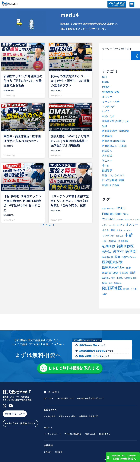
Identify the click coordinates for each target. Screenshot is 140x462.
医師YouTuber (129, 257)
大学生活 (107, 155)
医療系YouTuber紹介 (113, 140)
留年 (104, 283)
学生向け (107, 160)
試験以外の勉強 (110, 185)
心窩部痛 (128, 278)
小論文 (119, 277)
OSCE (121, 208)
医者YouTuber (110, 272)
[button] (131, 4)
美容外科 (118, 283)
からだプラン (129, 219)
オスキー (107, 96)
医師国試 (107, 135)
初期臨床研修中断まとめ (115, 121)
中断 (129, 235)
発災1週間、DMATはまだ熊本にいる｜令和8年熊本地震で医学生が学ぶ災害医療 (70, 141)
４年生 (133, 289)
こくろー (105, 225)
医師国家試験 (112, 262)
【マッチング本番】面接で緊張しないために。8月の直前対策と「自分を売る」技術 (70, 201)
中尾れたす (108, 116)
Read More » (9, 91)
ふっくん (113, 225)
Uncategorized (110, 91)
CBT (104, 76)
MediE (105, 81)
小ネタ (106, 165)
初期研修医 (125, 246)
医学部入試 (107, 257)
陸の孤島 (126, 289)
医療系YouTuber (113, 267)
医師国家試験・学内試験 (115, 131)
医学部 (130, 251)
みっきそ (121, 225)
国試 (132, 272)
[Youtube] (11, 406)
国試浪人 (107, 150)
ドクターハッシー (124, 230)
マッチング (108, 106)
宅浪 (113, 278)
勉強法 (106, 251)
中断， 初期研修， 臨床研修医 (115, 241)
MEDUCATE (111, 209)
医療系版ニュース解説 (114, 145)
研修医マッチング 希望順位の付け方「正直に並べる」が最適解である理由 (23, 81)
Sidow (126, 214)
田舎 (134, 278)
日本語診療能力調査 (113, 180)
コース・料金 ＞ (52, 392)
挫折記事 (107, 170)
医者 (128, 267)
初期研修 (108, 246)
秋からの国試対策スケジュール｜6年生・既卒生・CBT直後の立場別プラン (70, 81)
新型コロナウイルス (113, 175)
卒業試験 (123, 272)
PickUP (106, 86)
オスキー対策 (108, 230)
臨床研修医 (112, 288)
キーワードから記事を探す (117, 48)
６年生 (105, 294)
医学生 (118, 251)
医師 (117, 257)
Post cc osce (112, 214)
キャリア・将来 (110, 101)
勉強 (104, 126)
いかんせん (119, 219)
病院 (111, 283)
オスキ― (132, 224)
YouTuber (108, 219)
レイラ (106, 111)
